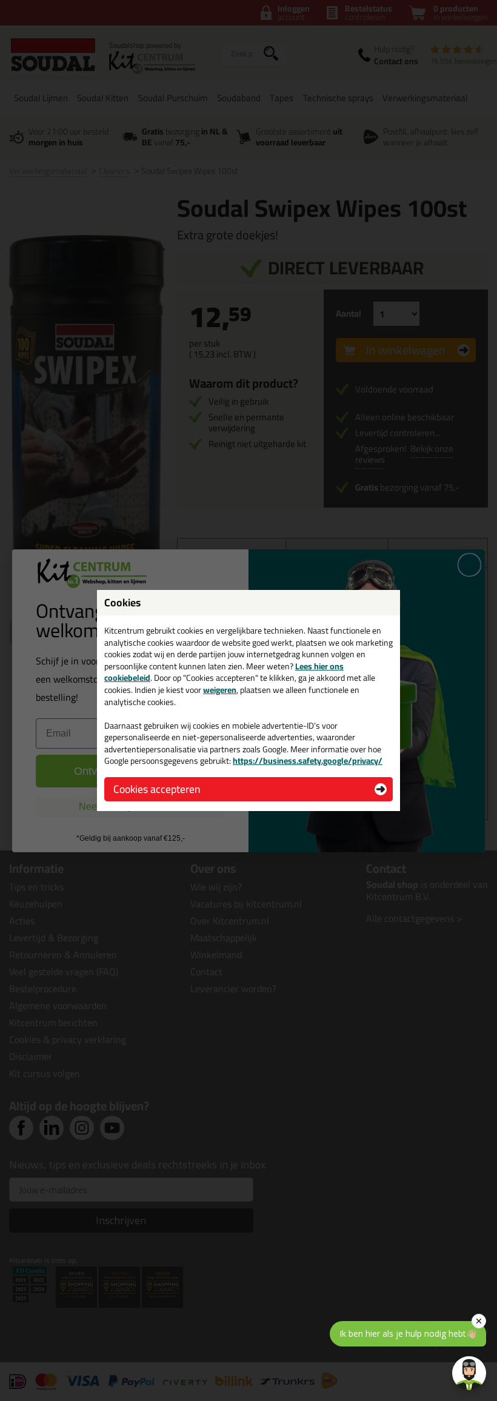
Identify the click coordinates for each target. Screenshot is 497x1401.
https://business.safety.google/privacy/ (307, 761)
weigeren (219, 690)
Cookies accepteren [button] (156, 789)
